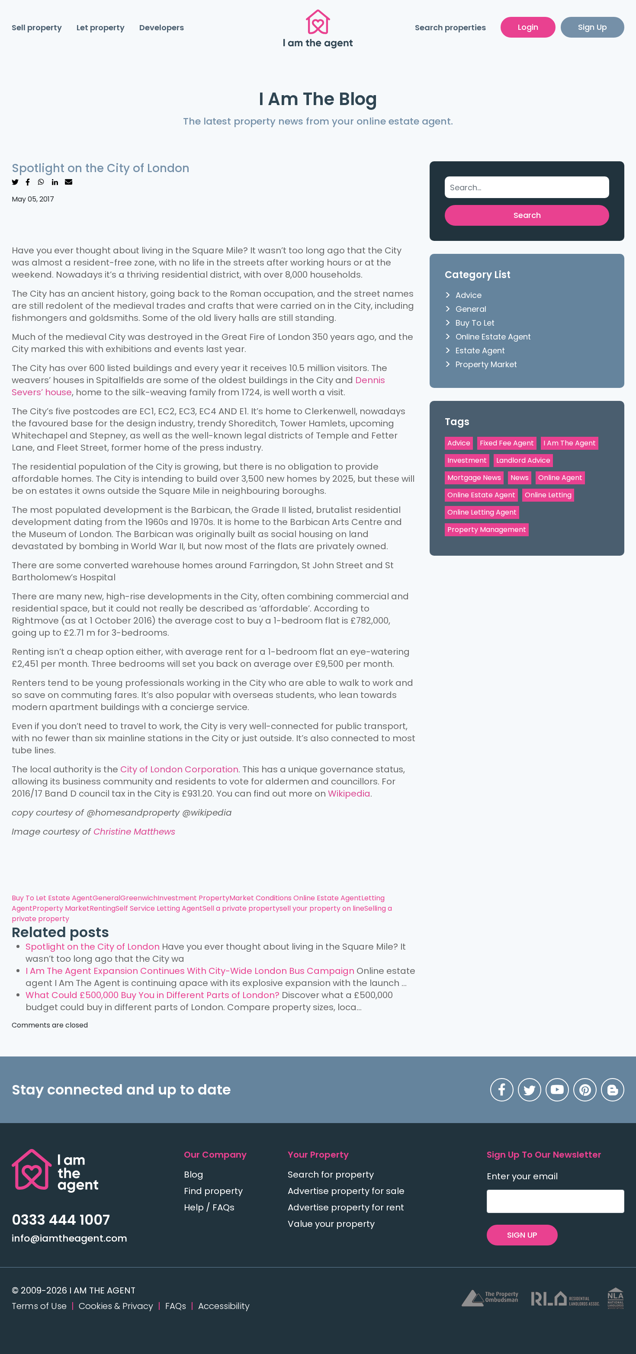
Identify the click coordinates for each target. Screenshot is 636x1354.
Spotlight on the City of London (93, 947)
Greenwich (138, 898)
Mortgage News (474, 478)
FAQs (175, 1306)
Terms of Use (39, 1306)
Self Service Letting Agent (159, 908)
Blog (193, 1174)
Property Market (61, 908)
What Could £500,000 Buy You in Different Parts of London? (152, 995)
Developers (161, 27)
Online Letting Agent (482, 512)
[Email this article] (68, 181)
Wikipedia (349, 793)
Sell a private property (240, 908)
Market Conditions (261, 898)
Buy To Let (30, 898)
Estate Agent (70, 898)
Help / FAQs (209, 1207)
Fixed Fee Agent (507, 443)
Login (528, 27)
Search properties (450, 27)
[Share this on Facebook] (28, 181)
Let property (101, 27)
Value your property (331, 1224)
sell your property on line (321, 908)
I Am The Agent (569, 443)
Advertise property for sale (346, 1191)
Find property (213, 1191)
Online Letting (548, 495)
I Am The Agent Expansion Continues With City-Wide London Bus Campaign (190, 971)
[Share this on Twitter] (15, 181)
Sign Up (592, 27)
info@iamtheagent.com (69, 1238)
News (520, 478)
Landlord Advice (523, 460)
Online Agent (560, 478)
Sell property (37, 27)
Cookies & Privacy (116, 1306)
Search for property (331, 1174)
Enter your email (522, 1176)
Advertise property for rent (346, 1207)
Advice (469, 295)
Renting (103, 908)
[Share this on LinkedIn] (55, 181)
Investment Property (193, 898)
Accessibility (224, 1306)
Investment (467, 460)
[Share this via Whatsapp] (41, 181)
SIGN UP (522, 1234)
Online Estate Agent (327, 898)
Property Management (486, 530)
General (106, 898)
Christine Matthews (134, 832)
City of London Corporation (179, 769)
